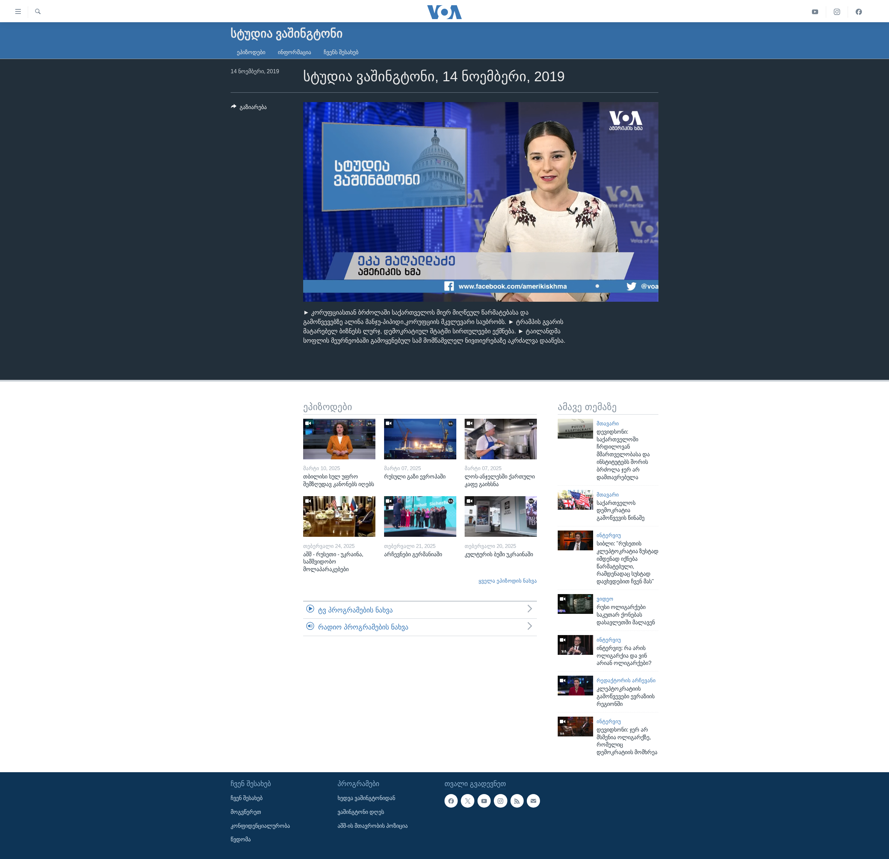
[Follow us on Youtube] (484, 801)
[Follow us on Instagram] (500, 801)
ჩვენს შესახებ (341, 52)
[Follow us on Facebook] (451, 801)
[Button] (249, 109)
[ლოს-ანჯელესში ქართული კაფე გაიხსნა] (501, 439)
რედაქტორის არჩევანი (626, 680)
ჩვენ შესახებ (247, 798)
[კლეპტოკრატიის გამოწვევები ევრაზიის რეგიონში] (575, 685)
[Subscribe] (533, 801)
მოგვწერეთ (246, 812)
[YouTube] (815, 12)
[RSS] (517, 801)
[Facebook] (859, 12)
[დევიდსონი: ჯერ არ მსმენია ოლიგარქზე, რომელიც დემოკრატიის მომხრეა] (575, 726)
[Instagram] (837, 12)
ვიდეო (605, 599)
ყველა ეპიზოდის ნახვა (508, 581)
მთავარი (608, 423)
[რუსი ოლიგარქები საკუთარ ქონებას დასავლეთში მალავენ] (575, 604)
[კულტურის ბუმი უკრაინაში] (501, 516)
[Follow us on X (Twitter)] (467, 801)
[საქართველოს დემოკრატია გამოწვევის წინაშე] (575, 500)
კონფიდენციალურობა (260, 826)
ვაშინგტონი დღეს (361, 812)
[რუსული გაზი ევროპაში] (420, 439)
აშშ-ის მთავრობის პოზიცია (373, 826)
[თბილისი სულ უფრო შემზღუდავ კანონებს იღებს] (339, 439)
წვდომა (241, 839)
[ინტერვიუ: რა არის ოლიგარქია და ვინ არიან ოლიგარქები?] (575, 645)
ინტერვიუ (609, 535)
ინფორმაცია (294, 52)
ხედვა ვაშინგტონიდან (366, 798)
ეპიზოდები (251, 52)
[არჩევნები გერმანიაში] (420, 516)
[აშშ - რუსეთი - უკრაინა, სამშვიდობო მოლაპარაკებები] (339, 516)
